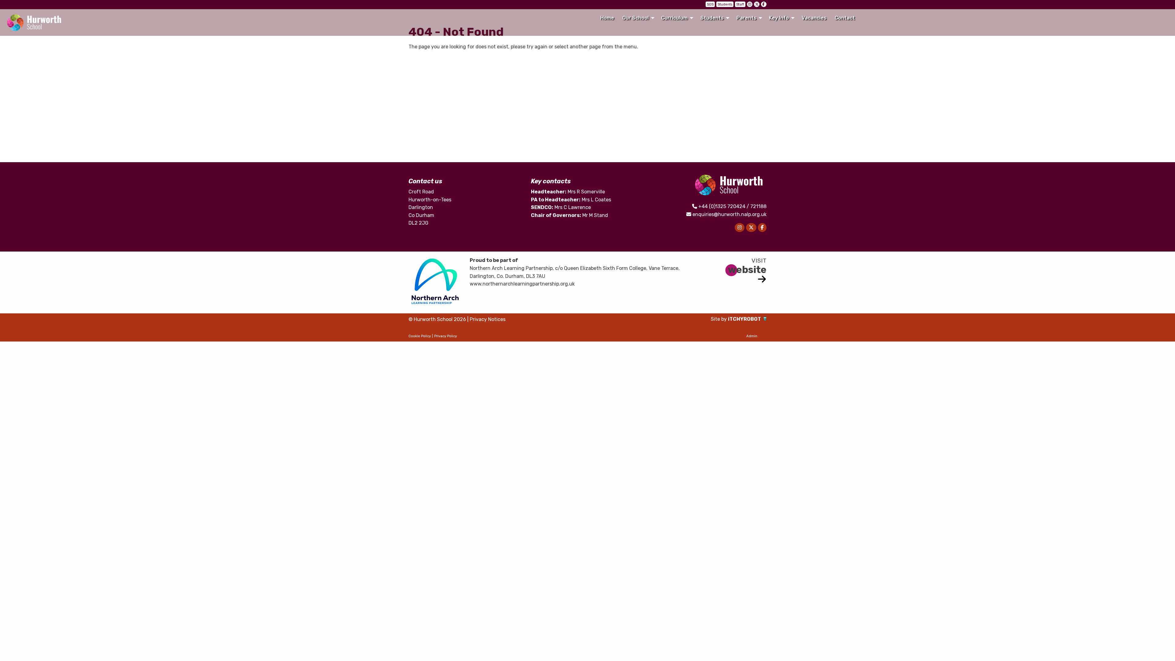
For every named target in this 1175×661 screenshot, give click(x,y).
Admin (751, 336)
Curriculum (674, 18)
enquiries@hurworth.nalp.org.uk (729, 214)
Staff (740, 4)
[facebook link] (764, 4)
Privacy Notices (487, 319)
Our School (635, 18)
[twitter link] (756, 4)
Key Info (779, 18)
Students (725, 4)
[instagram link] (749, 4)
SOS (710, 4)
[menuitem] (607, 18)
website (747, 269)
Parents (746, 18)
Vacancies (814, 18)
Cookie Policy (419, 336)
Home (607, 18)
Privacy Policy (445, 336)
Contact (845, 18)
